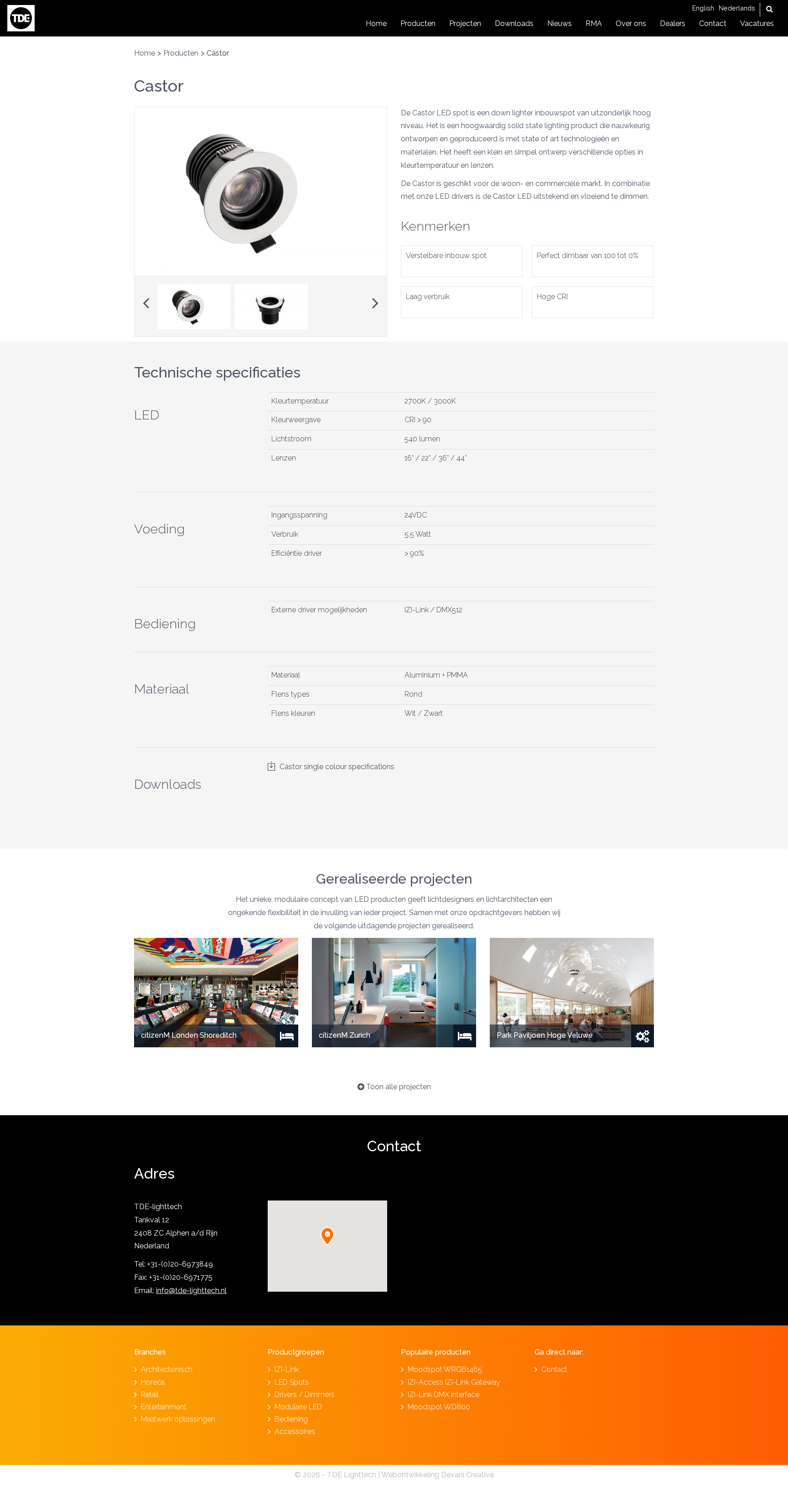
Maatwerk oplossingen (178, 1419)
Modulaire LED (298, 1406)
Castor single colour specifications (337, 766)
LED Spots (292, 1382)
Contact (712, 23)
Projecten (465, 23)
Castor (159, 85)
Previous (146, 300)
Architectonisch (166, 1369)
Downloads (514, 23)
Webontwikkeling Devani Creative (437, 1474)
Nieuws (559, 23)
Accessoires (295, 1431)
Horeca (153, 1382)
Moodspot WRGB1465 (445, 1369)
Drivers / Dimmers (305, 1394)
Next (375, 300)
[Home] (21, 17)
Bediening (291, 1419)
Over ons (631, 23)
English (703, 8)
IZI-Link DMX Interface (443, 1394)
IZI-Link (287, 1369)
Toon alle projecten (397, 1086)
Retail (150, 1394)
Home (376, 23)
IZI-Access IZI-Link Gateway (454, 1382)
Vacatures (757, 23)
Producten (417, 23)
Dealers (672, 23)
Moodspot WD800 (439, 1406)
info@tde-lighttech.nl (191, 1290)
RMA (594, 23)
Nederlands (737, 8)
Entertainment (164, 1406)
